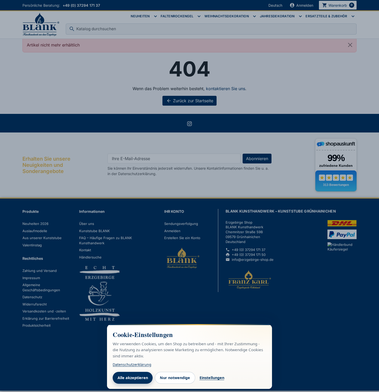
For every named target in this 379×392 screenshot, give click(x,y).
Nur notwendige (175, 377)
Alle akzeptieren (133, 377)
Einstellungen (212, 377)
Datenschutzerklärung (132, 364)
